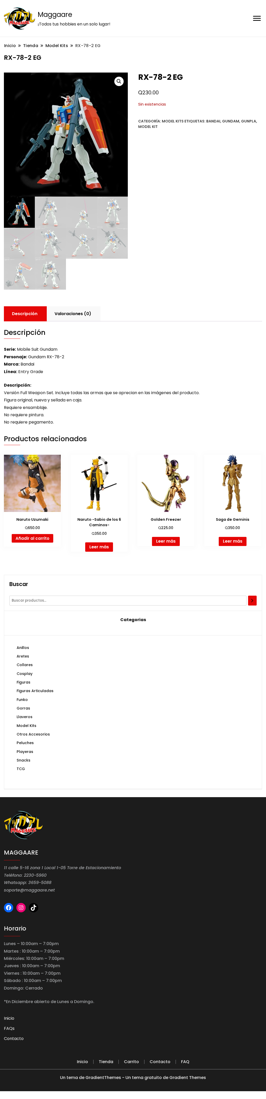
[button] (119, 81)
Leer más (99, 547)
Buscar (18, 584)
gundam (230, 121)
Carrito (131, 1062)
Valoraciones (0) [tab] (73, 314)
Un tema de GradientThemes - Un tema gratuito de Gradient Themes (133, 1078)
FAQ (185, 1062)
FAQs (9, 1028)
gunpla (248, 121)
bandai (213, 121)
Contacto (14, 1039)
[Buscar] (252, 601)
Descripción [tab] (24, 314)
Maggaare (55, 14)
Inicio (9, 1018)
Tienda (106, 1062)
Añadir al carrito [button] (32, 538)
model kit (148, 126)
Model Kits (173, 121)
